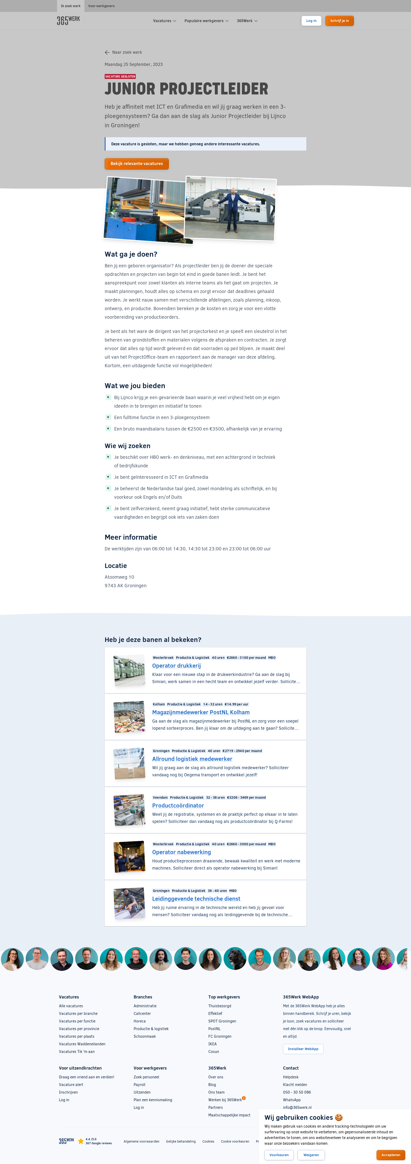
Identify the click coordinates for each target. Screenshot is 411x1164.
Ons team (216, 1092)
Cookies (208, 1141)
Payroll (139, 1084)
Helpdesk (290, 1076)
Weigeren (311, 1154)
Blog (212, 1084)
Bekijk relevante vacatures (137, 163)
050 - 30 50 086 (297, 1092)
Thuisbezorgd (219, 1005)
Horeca (140, 1020)
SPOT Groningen (222, 1020)
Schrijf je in (339, 20)
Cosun (213, 1051)
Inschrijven (68, 1092)
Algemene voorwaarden (141, 1141)
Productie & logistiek (151, 1028)
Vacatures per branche (78, 1013)
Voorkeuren (279, 1154)
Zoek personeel (146, 1076)
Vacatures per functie (77, 1020)
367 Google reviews (99, 1143)
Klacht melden (295, 1084)
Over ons (215, 1076)
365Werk (245, 20)
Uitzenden (142, 1092)
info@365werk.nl (297, 1107)
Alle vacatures (71, 1005)
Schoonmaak (145, 1036)
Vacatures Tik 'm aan (77, 1051)
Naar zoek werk (127, 52)
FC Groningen (219, 1036)
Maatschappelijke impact (229, 1114)
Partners (215, 1107)
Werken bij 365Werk (225, 1099)
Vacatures (162, 20)
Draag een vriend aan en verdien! (86, 1076)
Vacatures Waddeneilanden (82, 1043)
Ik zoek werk (71, 6)
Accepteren (391, 1154)
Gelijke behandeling (181, 1141)
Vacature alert (71, 1084)
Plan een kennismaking (153, 1099)
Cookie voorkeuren (235, 1141)
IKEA (212, 1043)
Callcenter (142, 1013)
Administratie (145, 1005)
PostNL (214, 1028)
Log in (311, 20)
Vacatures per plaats (76, 1036)
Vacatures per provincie (79, 1028)
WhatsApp (292, 1099)
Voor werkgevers (101, 6)
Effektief (215, 1013)
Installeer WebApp (303, 1048)
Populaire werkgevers (204, 20)
